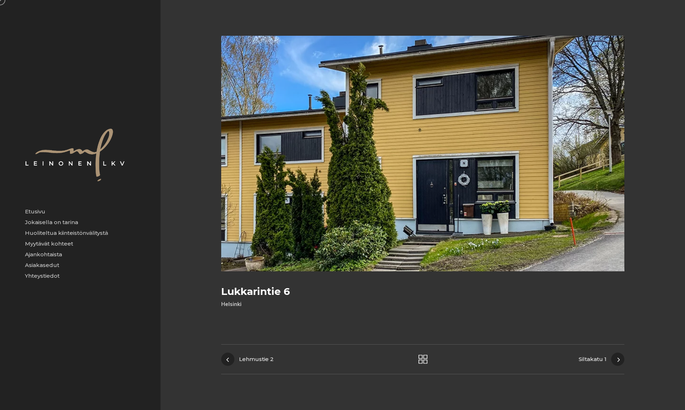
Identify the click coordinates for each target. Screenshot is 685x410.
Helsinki (231, 304)
